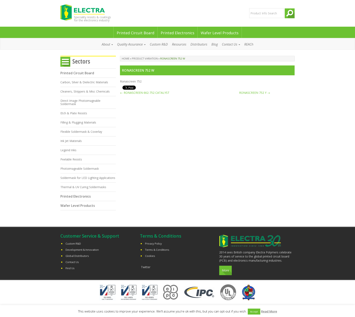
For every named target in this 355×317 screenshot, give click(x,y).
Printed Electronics (177, 32)
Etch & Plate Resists (73, 113)
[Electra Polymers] (98, 12)
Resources (179, 44)
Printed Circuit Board (135, 32)
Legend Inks (68, 150)
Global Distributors (77, 256)
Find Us (70, 268)
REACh (248, 44)
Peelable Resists (71, 159)
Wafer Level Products (220, 32)
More (225, 270)
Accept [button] (254, 311)
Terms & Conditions (157, 250)
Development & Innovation (82, 250)
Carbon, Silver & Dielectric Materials (84, 82)
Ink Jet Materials (71, 141)
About (106, 44)
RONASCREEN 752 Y (254, 93)
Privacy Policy (153, 243)
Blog (214, 44)
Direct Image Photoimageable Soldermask (80, 102)
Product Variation (145, 58)
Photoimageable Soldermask (79, 169)
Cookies (150, 256)
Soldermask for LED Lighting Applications (87, 178)
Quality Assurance (130, 44)
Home (125, 58)
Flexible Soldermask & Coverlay (81, 132)
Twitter (145, 267)
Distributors (198, 44)
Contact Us (72, 262)
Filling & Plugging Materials (78, 122)
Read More (269, 311)
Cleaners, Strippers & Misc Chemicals (85, 91)
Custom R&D (159, 44)
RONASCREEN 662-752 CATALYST (144, 93)
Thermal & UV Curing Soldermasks (83, 187)
